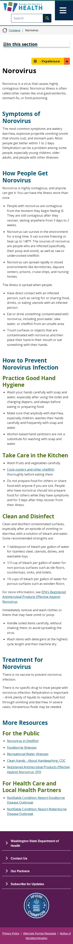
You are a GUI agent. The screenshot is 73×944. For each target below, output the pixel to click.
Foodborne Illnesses (22, 747)
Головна (14, 30)
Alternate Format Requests (39, 933)
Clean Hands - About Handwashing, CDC (36, 760)
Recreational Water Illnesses (27, 754)
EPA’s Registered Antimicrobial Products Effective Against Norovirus (34, 597)
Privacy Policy (10, 933)
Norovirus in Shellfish (23, 741)
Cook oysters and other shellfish (30, 469)
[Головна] (29, 7)
